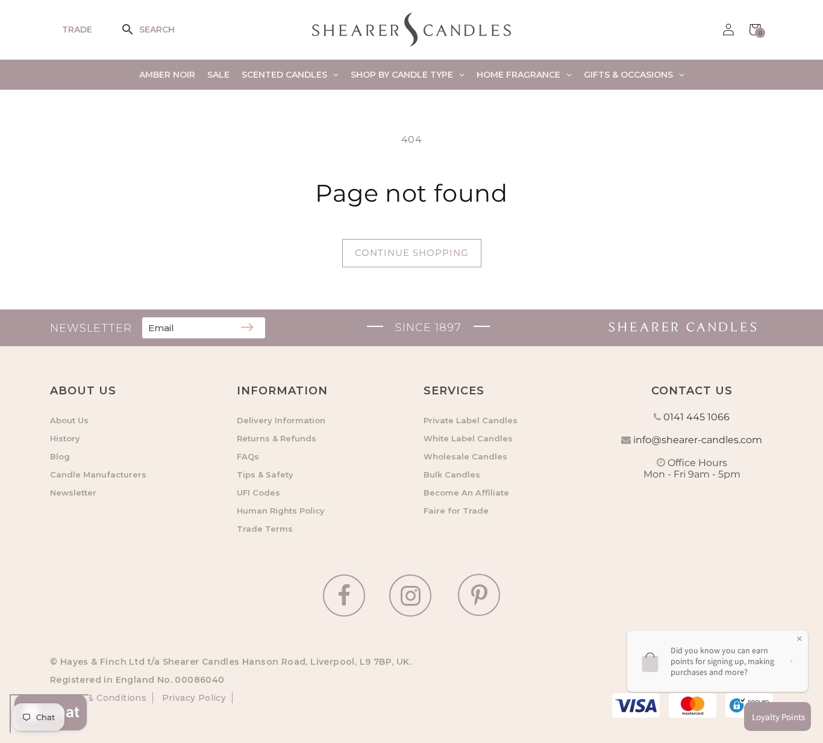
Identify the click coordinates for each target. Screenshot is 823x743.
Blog (60, 456)
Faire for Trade (456, 510)
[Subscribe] (247, 328)
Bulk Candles (452, 474)
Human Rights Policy (281, 510)
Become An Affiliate (466, 492)
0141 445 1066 (696, 417)
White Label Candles (468, 438)
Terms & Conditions (101, 697)
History (65, 438)
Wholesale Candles (465, 456)
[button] (135, 29)
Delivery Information (281, 420)
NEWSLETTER (91, 328)
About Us (69, 420)
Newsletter (73, 492)
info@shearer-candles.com (697, 440)
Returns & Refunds (276, 438)
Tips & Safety (265, 474)
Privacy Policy (192, 697)
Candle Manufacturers (98, 474)
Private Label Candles (471, 420)
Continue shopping (412, 252)
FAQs (248, 456)
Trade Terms (265, 528)
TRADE (77, 29)
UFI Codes (258, 492)
